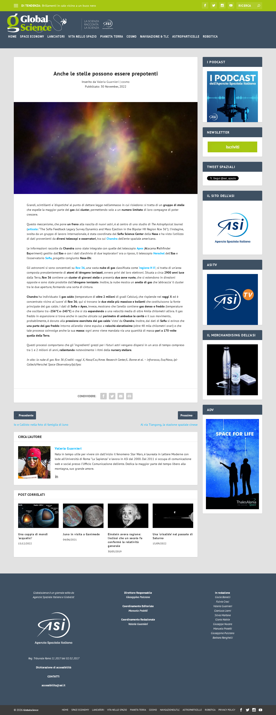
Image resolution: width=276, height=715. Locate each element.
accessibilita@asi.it (53, 685)
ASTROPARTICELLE (185, 36)
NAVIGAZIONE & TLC (154, 36)
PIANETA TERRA (111, 36)
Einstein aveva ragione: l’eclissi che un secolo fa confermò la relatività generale (125, 540)
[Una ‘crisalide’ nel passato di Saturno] (173, 516)
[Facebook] (205, 5)
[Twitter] (213, 5)
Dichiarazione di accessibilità (53, 667)
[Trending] (16, 5)
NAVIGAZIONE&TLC (170, 709)
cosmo (125, 82)
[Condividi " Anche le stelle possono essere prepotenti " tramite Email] (120, 396)
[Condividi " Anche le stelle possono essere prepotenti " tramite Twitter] (112, 396)
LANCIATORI (56, 36)
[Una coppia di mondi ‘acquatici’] (38, 516)
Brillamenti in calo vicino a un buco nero (69, 6)
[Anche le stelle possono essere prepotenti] (106, 148)
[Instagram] (222, 5)
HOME (12, 36)
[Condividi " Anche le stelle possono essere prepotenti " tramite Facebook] (103, 396)
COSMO (132, 36)
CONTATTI (53, 676)
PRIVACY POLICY (226, 709)
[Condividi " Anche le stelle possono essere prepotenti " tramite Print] (129, 396)
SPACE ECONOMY (32, 36)
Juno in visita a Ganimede (81, 534)
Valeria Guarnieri (108, 82)
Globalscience (30, 710)
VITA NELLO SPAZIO (82, 36)
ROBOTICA (210, 36)
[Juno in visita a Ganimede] (83, 516)
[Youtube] (231, 5)
